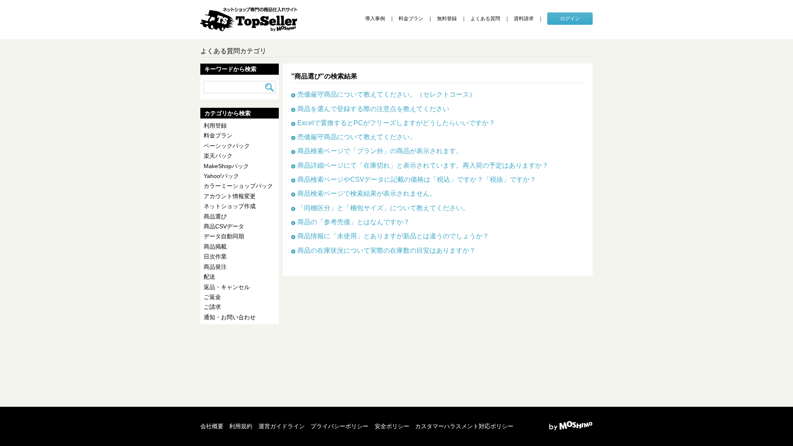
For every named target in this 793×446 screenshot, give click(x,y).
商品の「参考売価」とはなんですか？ (353, 221)
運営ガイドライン (282, 426)
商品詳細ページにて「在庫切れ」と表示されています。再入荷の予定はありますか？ (422, 165)
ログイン (570, 18)
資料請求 (524, 18)
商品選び (215, 216)
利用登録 (215, 125)
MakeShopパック (226, 166)
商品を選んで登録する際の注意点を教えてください (373, 108)
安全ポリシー (392, 426)
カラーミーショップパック (238, 186)
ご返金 (212, 297)
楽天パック (218, 155)
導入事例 (375, 18)
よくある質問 (485, 18)
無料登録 (447, 18)
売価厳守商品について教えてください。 (356, 136)
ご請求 (212, 307)
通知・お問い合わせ (230, 317)
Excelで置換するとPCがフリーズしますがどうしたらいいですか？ (396, 122)
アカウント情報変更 (230, 196)
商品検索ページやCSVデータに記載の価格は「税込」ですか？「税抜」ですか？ (416, 179)
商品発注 (215, 266)
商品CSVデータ (224, 226)
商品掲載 (215, 246)
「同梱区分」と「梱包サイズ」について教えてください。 (383, 207)
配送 (209, 276)
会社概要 (211, 426)
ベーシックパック (227, 145)
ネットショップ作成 (230, 206)
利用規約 (240, 426)
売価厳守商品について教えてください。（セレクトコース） (386, 94)
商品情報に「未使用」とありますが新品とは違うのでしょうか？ (393, 236)
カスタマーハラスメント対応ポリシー (464, 426)
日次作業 (215, 256)
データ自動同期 (224, 236)
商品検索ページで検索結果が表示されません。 (366, 193)
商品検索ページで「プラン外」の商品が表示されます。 (380, 150)
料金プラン (411, 18)
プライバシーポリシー (339, 426)
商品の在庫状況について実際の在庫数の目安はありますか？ (386, 250)
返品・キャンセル (227, 287)
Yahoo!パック (221, 176)
